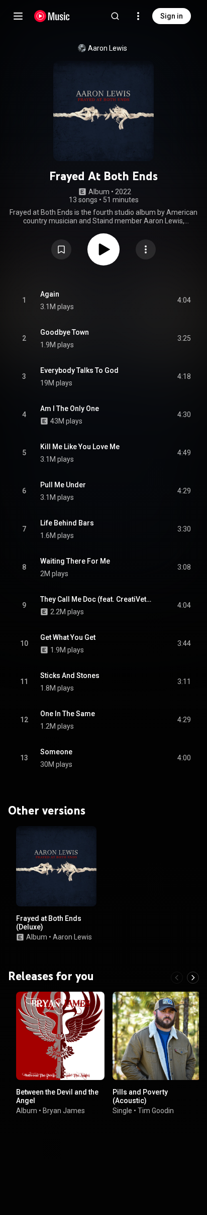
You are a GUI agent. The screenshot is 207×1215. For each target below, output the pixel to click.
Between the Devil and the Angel (57, 1096)
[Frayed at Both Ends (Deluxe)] (56, 866)
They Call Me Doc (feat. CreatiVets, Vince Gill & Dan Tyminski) (97, 599)
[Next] (192, 977)
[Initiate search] (115, 16)
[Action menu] (146, 249)
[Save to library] (61, 249)
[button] (61, 249)
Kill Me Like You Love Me (80, 447)
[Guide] (18, 16)
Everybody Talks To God (79, 370)
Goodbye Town (64, 332)
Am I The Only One (69, 408)
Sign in (171, 16)
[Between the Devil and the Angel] (60, 1036)
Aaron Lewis (107, 48)
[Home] (52, 16)
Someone (56, 752)
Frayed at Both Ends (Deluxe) (48, 922)
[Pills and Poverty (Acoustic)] (157, 1036)
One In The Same (67, 714)
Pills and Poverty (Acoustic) (140, 1096)
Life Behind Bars (67, 523)
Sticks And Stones (69, 675)
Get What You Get (67, 637)
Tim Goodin (156, 1110)
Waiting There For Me (75, 561)
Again (49, 294)
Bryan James (64, 1110)
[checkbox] (184, 301)
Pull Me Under (63, 485)
